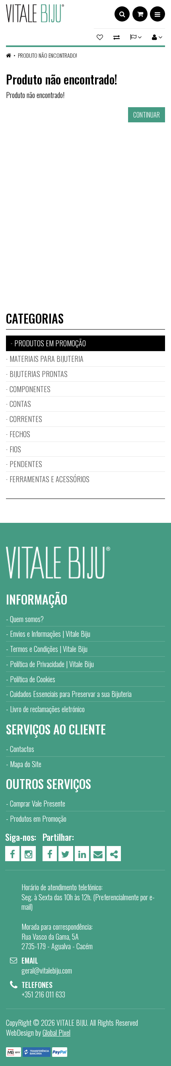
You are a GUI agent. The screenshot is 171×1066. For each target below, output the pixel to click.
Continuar (146, 115)
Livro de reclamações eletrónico (47, 709)
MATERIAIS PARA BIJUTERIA (47, 358)
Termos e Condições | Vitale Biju (48, 649)
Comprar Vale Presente (37, 803)
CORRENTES (26, 419)
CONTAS (20, 404)
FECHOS (20, 434)
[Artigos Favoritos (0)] (101, 37)
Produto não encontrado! (47, 55)
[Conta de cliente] (156, 37)
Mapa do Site (25, 764)
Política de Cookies (32, 679)
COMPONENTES (30, 389)
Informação (36, 599)
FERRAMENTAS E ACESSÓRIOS (49, 479)
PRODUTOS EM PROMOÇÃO (50, 343)
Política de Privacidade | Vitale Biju (52, 664)
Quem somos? (27, 619)
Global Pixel (56, 1032)
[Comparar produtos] (116, 37)
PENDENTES (26, 464)
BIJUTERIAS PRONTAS (39, 374)
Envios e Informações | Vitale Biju (50, 633)
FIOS (15, 449)
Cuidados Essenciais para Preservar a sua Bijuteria (71, 694)
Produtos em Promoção (38, 818)
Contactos (22, 749)
